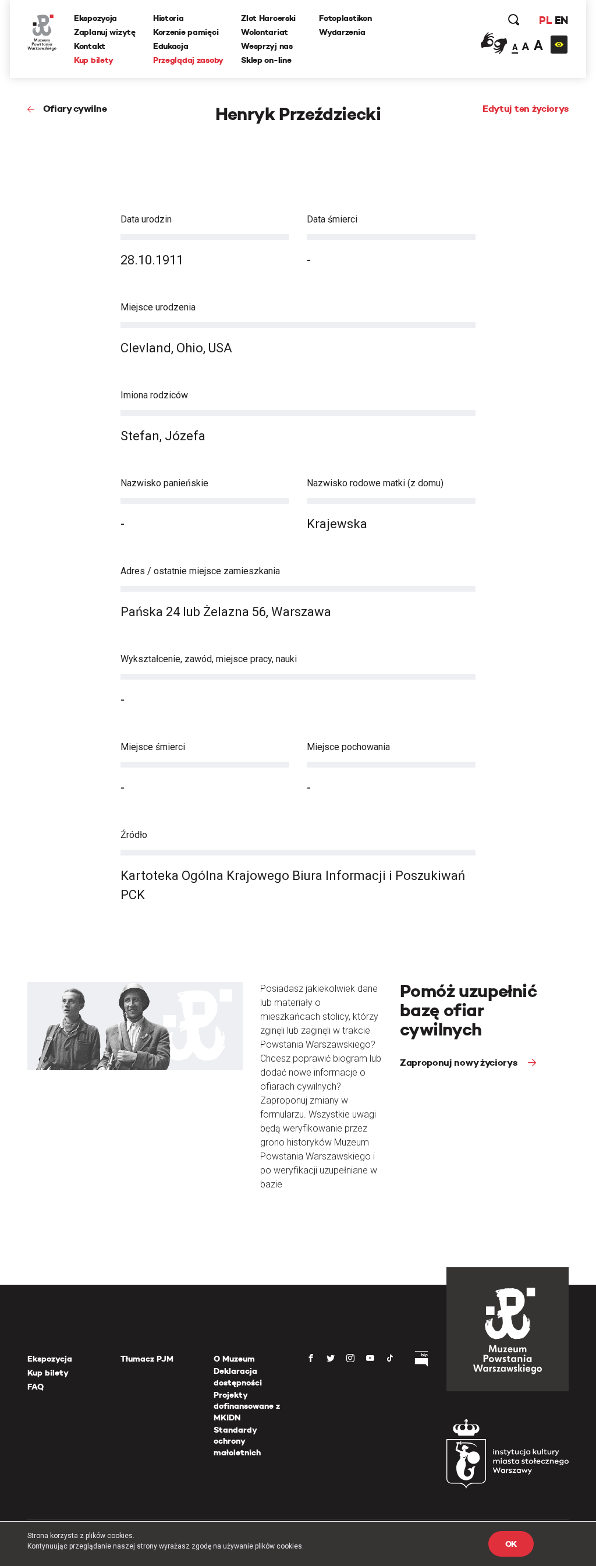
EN (561, 20)
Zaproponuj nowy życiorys (459, 1062)
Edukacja (171, 46)
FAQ (35, 1386)
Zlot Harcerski (268, 18)
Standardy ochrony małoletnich (237, 1441)
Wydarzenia (342, 32)
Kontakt (89, 46)
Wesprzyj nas (267, 46)
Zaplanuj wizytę (105, 32)
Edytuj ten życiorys (526, 108)
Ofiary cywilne (75, 108)
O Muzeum (234, 1358)
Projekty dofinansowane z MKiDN (247, 1406)
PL (545, 20)
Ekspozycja (95, 18)
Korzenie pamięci (186, 32)
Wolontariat (264, 32)
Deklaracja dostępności (238, 1377)
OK (511, 1544)
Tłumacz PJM (146, 1358)
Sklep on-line (266, 60)
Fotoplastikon (345, 18)
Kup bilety (93, 60)
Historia (168, 18)
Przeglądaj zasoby (188, 60)
